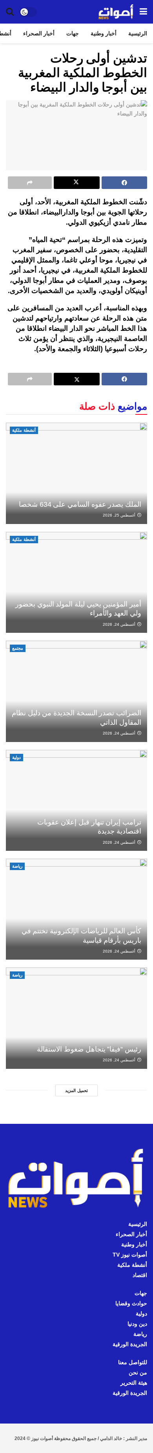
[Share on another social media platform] (30, 182)
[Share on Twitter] (76, 182)
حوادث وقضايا (131, 1303)
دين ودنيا (137, 1324)
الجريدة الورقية (130, 1344)
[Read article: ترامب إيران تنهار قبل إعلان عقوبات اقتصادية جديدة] (76, 800)
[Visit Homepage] (116, 12)
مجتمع (17, 648)
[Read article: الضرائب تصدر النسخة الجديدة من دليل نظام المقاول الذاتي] (76, 691)
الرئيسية (137, 33)
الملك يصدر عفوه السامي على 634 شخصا (80, 504)
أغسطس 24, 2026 (120, 624)
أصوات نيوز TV (130, 1254)
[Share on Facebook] (124, 182)
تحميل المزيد (76, 1090)
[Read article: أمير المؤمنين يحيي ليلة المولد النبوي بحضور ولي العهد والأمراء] (76, 582)
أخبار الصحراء (39, 33)
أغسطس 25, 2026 (120, 515)
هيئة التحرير (133, 1383)
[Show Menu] (143, 12)
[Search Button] (10, 12)
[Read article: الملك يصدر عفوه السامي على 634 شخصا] (76, 473)
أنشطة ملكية (24, 430)
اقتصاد (140, 1275)
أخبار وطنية (104, 33)
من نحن (138, 1372)
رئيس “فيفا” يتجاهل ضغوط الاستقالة (89, 1049)
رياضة (17, 866)
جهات (72, 33)
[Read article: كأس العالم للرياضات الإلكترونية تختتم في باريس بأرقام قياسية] (76, 909)
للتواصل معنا (132, 1362)
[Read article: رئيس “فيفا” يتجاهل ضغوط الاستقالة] (76, 1017)
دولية (16, 757)
